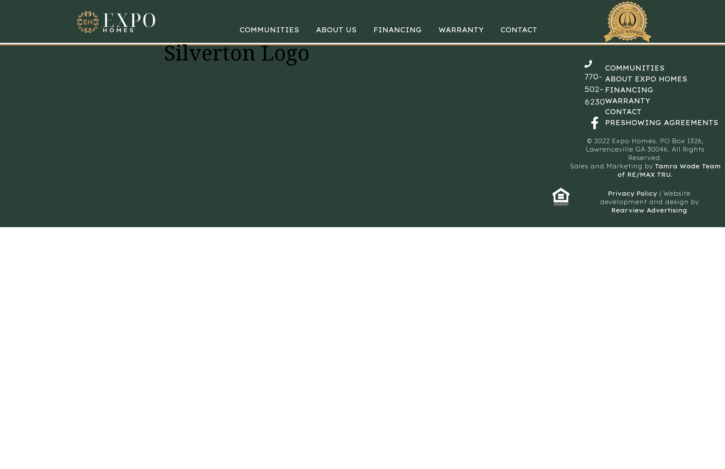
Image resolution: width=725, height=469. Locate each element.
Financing (397, 30)
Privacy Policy (632, 193)
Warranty (461, 30)
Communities (269, 30)
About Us (336, 30)
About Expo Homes (646, 79)
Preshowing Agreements (661, 122)
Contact (519, 30)
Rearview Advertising (649, 210)
